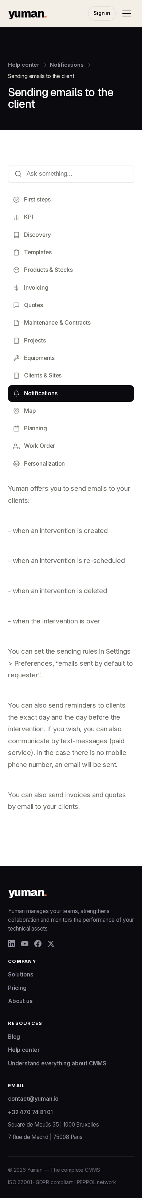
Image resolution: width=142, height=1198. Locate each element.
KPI (28, 217)
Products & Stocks (48, 269)
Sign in (102, 13)
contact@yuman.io (33, 1098)
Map (29, 410)
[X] (51, 943)
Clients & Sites (43, 375)
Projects (35, 340)
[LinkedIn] (11, 943)
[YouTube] (24, 943)
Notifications (66, 65)
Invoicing (36, 287)
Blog (14, 1036)
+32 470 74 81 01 (30, 1112)
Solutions (20, 974)
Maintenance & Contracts (57, 322)
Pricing (17, 987)
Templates (37, 252)
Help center (23, 65)
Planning (35, 428)
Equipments (39, 358)
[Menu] (126, 13)
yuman (27, 13)
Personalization (44, 463)
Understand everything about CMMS (57, 1063)
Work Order (39, 445)
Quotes (33, 305)
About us (20, 1001)
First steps (37, 199)
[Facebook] (38, 943)
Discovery (37, 234)
